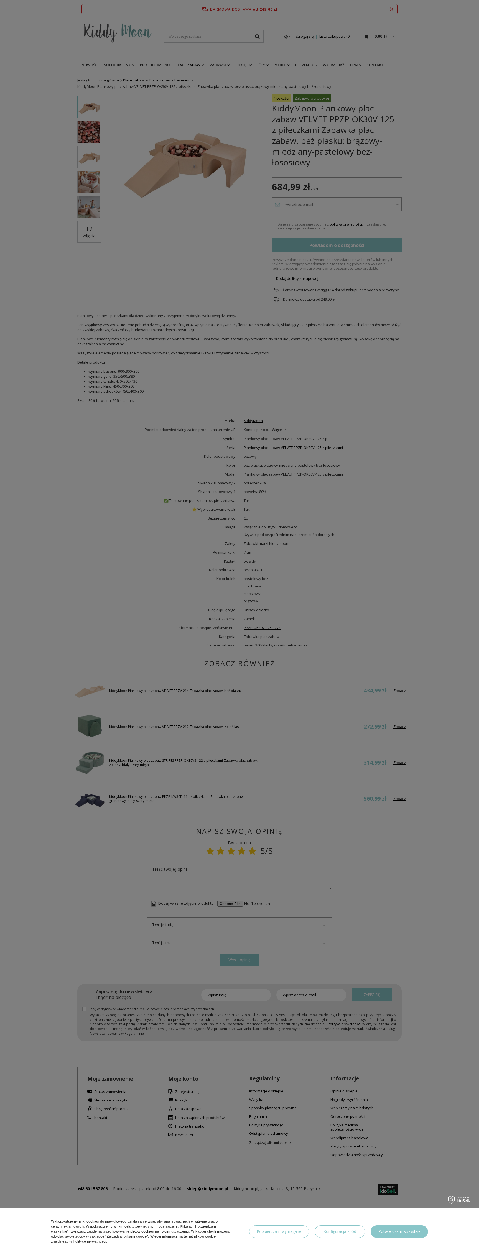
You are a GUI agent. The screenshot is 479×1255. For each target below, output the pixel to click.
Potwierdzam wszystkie (399, 1231)
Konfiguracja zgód (339, 1231)
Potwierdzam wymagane (279, 1231)
